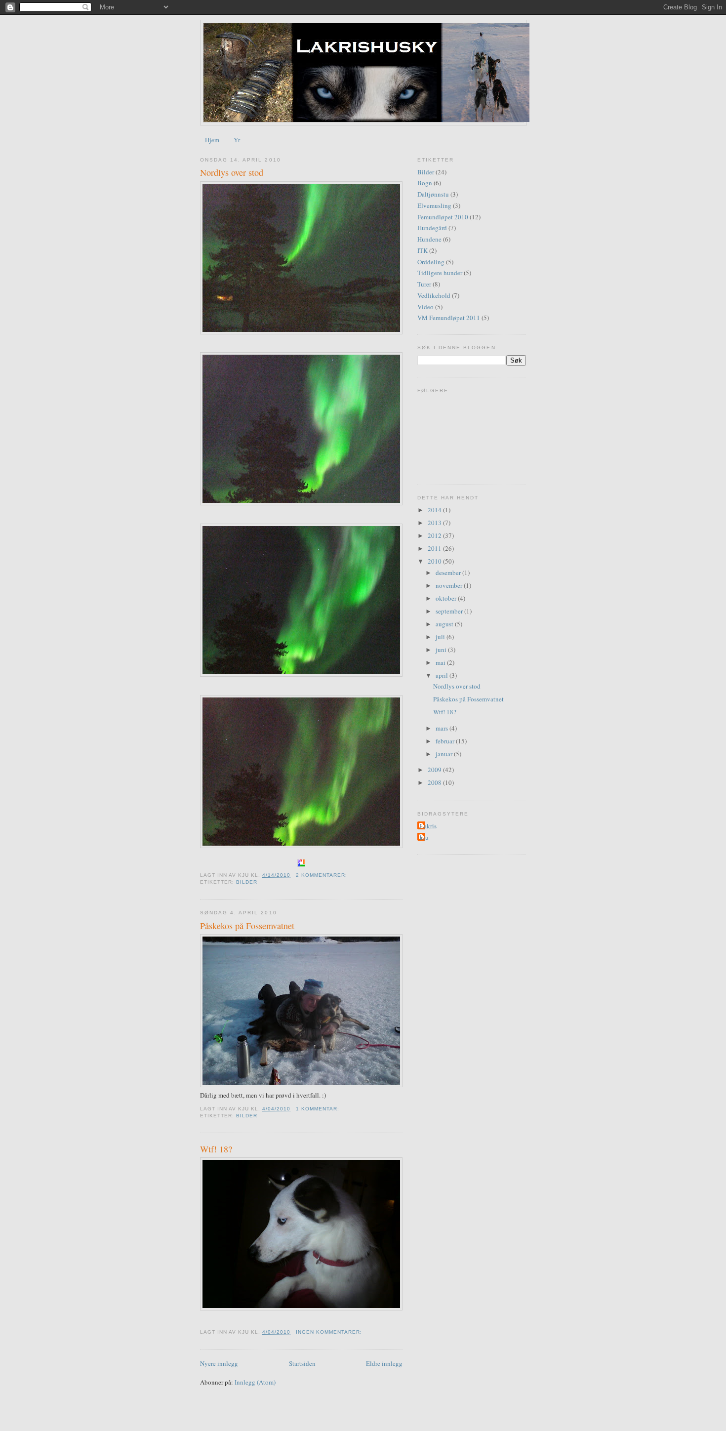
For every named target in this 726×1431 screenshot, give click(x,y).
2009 (435, 769)
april (442, 675)
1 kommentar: (318, 1108)
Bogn (424, 182)
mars (442, 728)
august (445, 623)
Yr (237, 139)
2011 (435, 548)
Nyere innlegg (219, 1363)
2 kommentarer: (322, 875)
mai (441, 662)
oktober (447, 598)
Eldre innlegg (384, 1363)
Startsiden (302, 1363)
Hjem (212, 139)
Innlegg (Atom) (255, 1382)
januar (445, 753)
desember (449, 572)
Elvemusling (434, 205)
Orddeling (430, 261)
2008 (435, 782)
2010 (435, 561)
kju (424, 837)
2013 (435, 522)
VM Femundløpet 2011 (448, 317)
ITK (422, 250)
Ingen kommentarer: (330, 1332)
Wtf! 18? (216, 1149)
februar (446, 740)
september (450, 611)
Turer (424, 284)
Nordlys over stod (231, 172)
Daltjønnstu (433, 194)
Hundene (429, 239)
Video (425, 306)
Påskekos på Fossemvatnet (247, 926)
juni (442, 649)
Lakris (428, 825)
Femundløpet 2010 (442, 216)
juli (441, 636)
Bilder (246, 882)
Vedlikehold (433, 295)
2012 (435, 535)
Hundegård (432, 227)
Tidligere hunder (439, 272)
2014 (435, 509)
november (450, 585)
